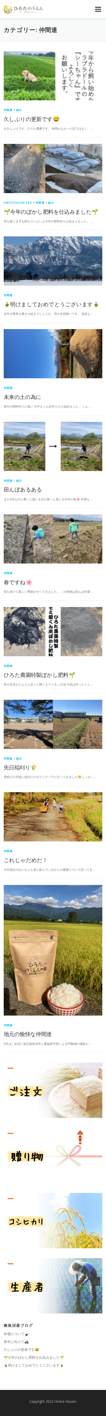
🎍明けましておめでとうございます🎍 (51, 304)
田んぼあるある (23, 489)
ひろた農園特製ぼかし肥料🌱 (39, 674)
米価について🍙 (16, 1333)
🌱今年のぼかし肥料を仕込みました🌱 (51, 211)
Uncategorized (18, 202)
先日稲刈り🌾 (20, 767)
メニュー (98, 9)
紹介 (19, 110)
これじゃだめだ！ (26, 860)
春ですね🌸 (18, 582)
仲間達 (8, 110)
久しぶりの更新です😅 (31, 118)
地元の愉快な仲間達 (28, 1033)
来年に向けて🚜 (16, 1341)
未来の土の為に (22, 396)
